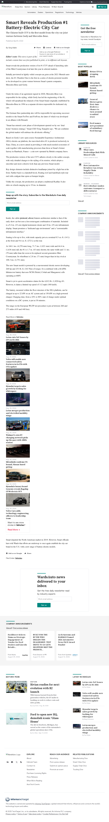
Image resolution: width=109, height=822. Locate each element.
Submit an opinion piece (59, 766)
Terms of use (22, 814)
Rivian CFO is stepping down (96, 74)
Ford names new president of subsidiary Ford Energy (97, 127)
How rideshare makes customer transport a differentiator (94, 188)
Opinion (27, 7)
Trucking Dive (68, 2)
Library (34, 7)
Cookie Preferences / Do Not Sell (55, 814)
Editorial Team (32, 762)
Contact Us (31, 766)
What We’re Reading (34, 781)
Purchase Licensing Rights (36, 773)
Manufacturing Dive (31, 2)
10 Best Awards (57, 7)
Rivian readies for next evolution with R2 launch (44, 688)
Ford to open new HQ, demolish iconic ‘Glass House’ (44, 718)
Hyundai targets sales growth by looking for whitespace (90, 713)
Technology (70, 12)
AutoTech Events (33, 784)
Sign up (103, 7)
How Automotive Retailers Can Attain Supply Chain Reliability (93, 169)
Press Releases (44, 7)
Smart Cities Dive (44, 2)
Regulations (59, 12)
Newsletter (31, 769)
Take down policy (35, 814)
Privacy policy (11, 814)
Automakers (31, 12)
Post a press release (92, 274)
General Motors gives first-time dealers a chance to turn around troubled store (96, 108)
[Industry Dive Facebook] (12, 762)
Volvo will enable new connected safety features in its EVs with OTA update (92, 697)
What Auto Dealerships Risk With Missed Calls (94, 152)
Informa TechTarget (42, 804)
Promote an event (56, 769)
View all (81, 201)
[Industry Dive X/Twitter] (16, 762)
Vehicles (79, 12)
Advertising (54, 758)
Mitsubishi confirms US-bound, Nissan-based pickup (96, 88)
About (29, 758)
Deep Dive (19, 7)
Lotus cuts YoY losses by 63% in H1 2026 (92, 683)
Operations (49, 12)
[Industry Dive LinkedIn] (7, 762)
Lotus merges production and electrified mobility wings (91, 729)
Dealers (40, 12)
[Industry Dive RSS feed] (21, 762)
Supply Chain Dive (56, 2)
